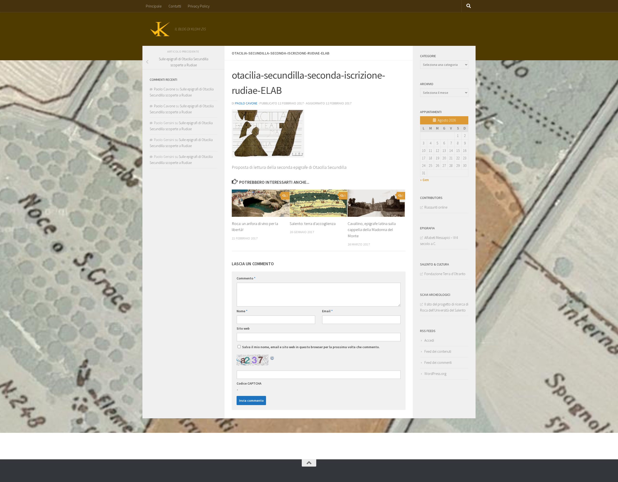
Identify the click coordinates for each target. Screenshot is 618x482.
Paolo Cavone (246, 103)
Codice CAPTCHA (249, 383)
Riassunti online (435, 207)
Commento (246, 278)
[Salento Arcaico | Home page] (160, 29)
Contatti (175, 6)
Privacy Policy (199, 6)
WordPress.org (435, 373)
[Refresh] (272, 357)
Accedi (429, 340)
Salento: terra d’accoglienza (313, 223)
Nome (242, 311)
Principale (154, 6)
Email (327, 311)
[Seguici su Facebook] (300, 471)
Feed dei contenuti (437, 351)
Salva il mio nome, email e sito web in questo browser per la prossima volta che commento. (311, 347)
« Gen (424, 179)
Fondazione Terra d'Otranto (444, 274)
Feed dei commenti (438, 362)
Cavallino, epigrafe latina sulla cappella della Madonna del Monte (372, 229)
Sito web (243, 328)
